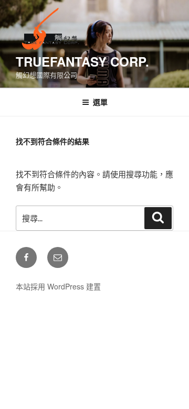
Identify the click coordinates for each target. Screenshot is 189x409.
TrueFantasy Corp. (82, 61)
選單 (100, 101)
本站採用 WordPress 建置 (58, 286)
